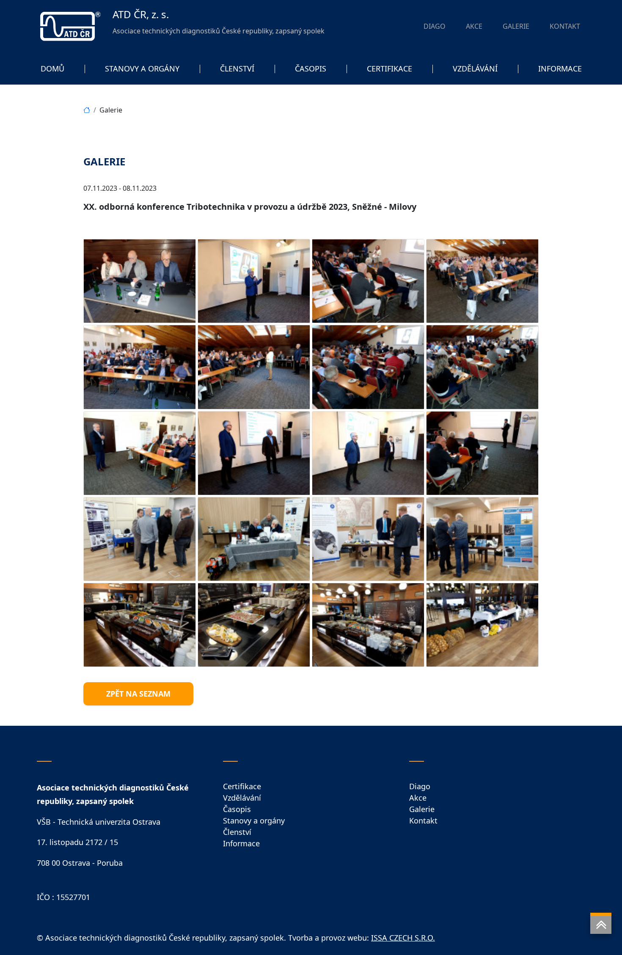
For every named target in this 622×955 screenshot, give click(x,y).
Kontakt (423, 820)
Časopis (237, 809)
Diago (419, 786)
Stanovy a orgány (254, 820)
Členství (237, 832)
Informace (241, 843)
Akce (418, 798)
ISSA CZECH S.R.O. (403, 938)
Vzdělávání (242, 798)
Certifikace (242, 786)
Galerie (422, 809)
